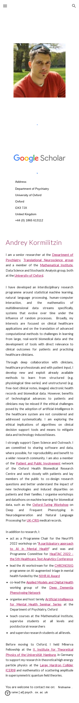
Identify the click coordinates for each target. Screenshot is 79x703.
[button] (5, 6)
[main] (39, 200)
